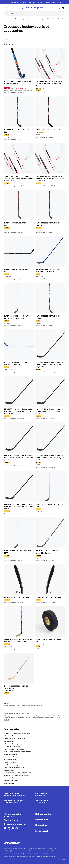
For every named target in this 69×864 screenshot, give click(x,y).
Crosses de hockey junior (12, 746)
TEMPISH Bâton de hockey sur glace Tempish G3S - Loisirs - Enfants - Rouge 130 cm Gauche (18, 179)
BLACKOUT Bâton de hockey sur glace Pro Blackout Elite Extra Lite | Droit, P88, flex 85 (18, 506)
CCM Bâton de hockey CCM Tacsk (16, 597)
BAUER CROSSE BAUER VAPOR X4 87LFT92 (16, 224)
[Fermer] (64, 2)
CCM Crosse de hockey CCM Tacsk (48, 597)
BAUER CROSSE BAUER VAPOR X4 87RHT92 (48, 224)
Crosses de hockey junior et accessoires (17, 733)
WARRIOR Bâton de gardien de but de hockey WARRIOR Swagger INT (18, 641)
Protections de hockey (11, 757)
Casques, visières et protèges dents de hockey (19, 751)
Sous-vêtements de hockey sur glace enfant (18, 772)
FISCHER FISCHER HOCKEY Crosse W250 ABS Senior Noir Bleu (48, 271)
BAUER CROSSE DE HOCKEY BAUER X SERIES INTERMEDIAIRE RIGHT (17, 317)
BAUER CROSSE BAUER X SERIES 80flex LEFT (18, 552)
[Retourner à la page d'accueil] (32, 8)
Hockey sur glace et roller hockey (14, 738)
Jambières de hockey (10, 762)
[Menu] (6, 7)
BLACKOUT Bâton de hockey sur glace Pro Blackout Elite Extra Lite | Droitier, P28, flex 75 (18, 411)
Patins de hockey (9, 736)
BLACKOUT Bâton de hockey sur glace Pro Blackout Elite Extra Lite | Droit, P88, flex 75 (18, 458)
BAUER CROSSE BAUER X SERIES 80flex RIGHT (50, 505)
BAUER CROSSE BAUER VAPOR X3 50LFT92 (48, 317)
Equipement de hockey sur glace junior (16, 775)
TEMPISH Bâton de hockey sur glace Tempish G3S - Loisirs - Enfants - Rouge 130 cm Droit (50, 179)
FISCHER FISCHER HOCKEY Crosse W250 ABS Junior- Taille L (16, 364)
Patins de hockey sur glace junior (14, 744)
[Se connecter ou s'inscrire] (59, 7)
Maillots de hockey (10, 759)
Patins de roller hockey (11, 780)
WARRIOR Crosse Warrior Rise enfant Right (17, 131)
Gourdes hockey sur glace (12, 765)
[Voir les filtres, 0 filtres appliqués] (6, 39)
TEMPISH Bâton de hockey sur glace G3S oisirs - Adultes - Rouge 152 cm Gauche (49, 84)
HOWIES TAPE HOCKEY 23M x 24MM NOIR (49, 641)
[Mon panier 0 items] (63, 7)
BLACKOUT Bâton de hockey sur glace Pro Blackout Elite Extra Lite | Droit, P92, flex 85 (50, 411)
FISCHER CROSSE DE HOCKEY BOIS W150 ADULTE (17, 687)
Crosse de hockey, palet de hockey (15, 749)
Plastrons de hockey (10, 754)
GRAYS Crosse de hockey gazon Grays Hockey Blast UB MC (18, 83)
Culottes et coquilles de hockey (14, 767)
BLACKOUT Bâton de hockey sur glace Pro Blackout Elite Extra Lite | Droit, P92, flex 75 (50, 458)
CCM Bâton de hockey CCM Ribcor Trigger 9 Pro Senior (48, 552)
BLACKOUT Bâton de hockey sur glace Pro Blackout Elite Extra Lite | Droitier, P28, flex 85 (50, 365)
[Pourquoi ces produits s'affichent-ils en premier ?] (4, 44)
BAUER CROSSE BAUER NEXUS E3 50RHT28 (16, 271)
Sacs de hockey (9, 770)
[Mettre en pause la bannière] (61, 2)
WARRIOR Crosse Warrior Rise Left (48, 130)
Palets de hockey (9, 778)
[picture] (19, 63)
